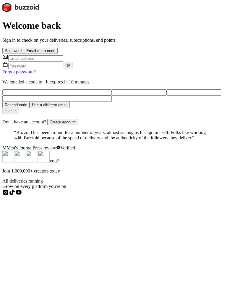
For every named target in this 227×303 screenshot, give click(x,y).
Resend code (16, 105)
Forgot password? (19, 71)
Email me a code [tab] (40, 51)
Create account (63, 122)
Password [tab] (13, 51)
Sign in (11, 111)
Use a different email (49, 105)
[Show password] (67, 65)
